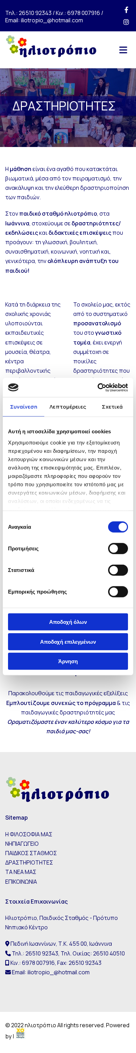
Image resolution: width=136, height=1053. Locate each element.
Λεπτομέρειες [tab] (68, 406)
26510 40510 (109, 953)
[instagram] (126, 22)
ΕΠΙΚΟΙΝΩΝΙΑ (21, 881)
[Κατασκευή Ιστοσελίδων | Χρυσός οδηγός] (20, 1036)
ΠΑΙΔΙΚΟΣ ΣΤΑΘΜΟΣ (31, 853)
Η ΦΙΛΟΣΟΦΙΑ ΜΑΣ (28, 834)
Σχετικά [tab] (112, 406)
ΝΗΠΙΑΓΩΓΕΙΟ (22, 843)
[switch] (118, 548)
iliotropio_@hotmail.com (52, 20)
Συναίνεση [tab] (23, 406)
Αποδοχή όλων (68, 622)
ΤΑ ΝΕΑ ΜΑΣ (20, 872)
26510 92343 (35, 13)
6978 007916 (83, 13)
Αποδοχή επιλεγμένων (68, 641)
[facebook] (126, 9)
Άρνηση (68, 661)
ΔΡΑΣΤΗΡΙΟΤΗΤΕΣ (29, 862)
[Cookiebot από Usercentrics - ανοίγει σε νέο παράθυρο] (98, 387)
